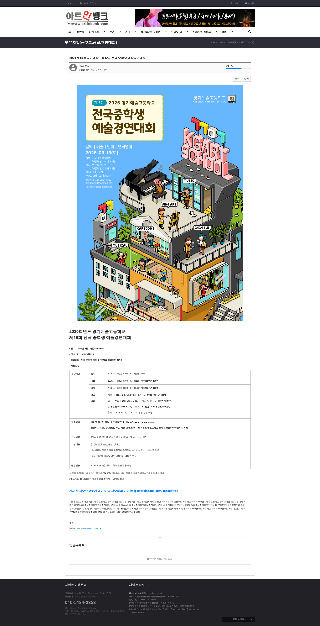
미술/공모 (177, 31)
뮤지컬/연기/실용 (151, 31)
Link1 (72, 529)
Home (213, 42)
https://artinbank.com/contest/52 (86, 529)
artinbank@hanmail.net (188, 609)
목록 (237, 78)
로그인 (251, 3)
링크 (71, 523)
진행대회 (94, 31)
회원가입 (238, 3)
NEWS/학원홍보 (202, 31)
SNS (224, 31)
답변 (246, 78)
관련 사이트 (238, 619)
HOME (80, 31)
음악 (128, 31)
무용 (112, 31)
